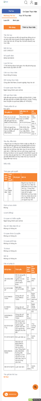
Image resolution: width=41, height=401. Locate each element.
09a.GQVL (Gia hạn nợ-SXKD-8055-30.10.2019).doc (25, 120)
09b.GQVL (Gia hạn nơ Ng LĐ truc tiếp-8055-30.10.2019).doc (25, 130)
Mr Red (6, 377)
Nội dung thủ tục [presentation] (9, 16)
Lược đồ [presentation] (6, 20)
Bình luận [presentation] (16, 20)
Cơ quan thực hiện (30, 12)
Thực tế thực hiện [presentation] (25, 16)
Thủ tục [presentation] (11, 11)
